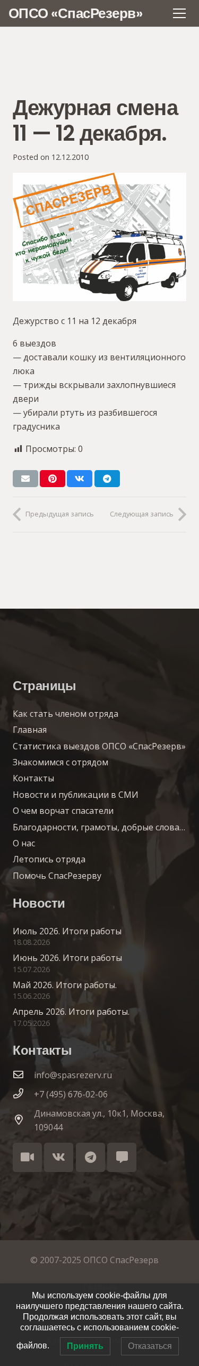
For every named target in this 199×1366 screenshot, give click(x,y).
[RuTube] (27, 1157)
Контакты (33, 778)
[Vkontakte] (58, 1157)
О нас (24, 843)
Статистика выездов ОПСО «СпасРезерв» (99, 746)
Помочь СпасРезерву (57, 876)
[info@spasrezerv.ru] (23, 1075)
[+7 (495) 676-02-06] (23, 1094)
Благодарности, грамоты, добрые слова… (99, 827)
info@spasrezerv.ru (73, 1075)
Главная (30, 729)
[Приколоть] (52, 478)
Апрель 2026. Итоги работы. (71, 1011)
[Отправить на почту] (25, 478)
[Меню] (179, 13)
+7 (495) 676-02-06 (71, 1094)
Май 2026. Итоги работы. (65, 985)
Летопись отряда (49, 859)
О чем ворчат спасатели (63, 811)
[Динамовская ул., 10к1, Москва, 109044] (23, 1120)
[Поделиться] (79, 478)
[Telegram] (90, 1157)
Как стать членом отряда (65, 714)
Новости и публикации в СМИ (76, 795)
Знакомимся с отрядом (60, 762)
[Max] (121, 1157)
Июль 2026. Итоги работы (67, 931)
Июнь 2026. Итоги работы (67, 958)
